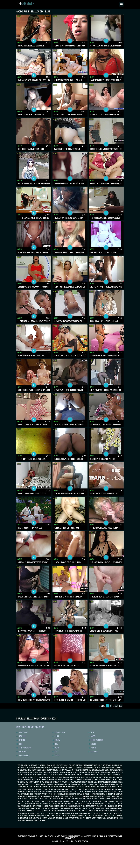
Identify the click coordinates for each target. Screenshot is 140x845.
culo (56, 751)
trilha (56, 755)
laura (56, 747)
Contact (55, 841)
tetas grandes (23, 755)
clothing (21, 740)
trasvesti (94, 751)
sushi (56, 736)
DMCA (72, 841)
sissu (20, 744)
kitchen (93, 744)
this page (111, 836)
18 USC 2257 (64, 841)
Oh (25, 3)
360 (120, 706)
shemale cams (59, 732)
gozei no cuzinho (24, 747)
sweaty (57, 740)
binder (93, 736)
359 (116, 706)
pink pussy (22, 751)
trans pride (22, 732)
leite (92, 732)
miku (56, 744)
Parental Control (81, 841)
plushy (93, 747)
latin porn (22, 736)
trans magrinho (96, 740)
